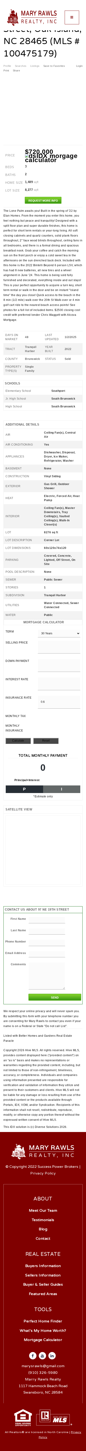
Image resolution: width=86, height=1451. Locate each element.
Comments (18, 964)
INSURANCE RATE (18, 697)
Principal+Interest (27, 780)
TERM (10, 631)
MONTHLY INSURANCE (14, 728)
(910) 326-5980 (43, 1372)
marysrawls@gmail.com (43, 1366)
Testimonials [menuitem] (43, 1220)
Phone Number (15, 941)
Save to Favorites (54, 66)
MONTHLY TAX (16, 716)
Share (17, 70)
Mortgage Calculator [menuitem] (43, 1340)
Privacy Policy (43, 1173)
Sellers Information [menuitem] (43, 1275)
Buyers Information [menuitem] (43, 1266)
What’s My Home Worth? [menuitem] (43, 1330)
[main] (43, 565)
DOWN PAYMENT (17, 661)
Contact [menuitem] (43, 1238)
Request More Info (43, 200)
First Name (18, 918)
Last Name (18, 930)
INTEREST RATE (17, 679)
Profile (7, 66)
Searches (21, 66)
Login (79, 66)
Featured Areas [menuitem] (43, 1294)
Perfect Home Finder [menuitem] (43, 1321)
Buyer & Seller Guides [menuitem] (43, 1284)
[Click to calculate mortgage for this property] (54, 158)
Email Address (15, 953)
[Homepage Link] (32, 17)
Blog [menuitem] (43, 1229)
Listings (35, 66)
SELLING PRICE (17, 642)
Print (6, 70)
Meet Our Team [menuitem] (43, 1210)
